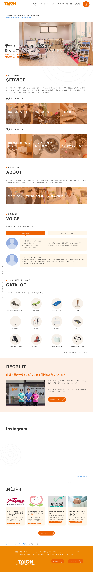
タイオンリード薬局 (40, 552)
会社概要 (16, 552)
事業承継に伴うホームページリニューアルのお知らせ (77, 513)
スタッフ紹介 (49, 4)
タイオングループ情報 (13, 523)
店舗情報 (53, 4)
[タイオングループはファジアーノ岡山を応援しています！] (15, 501)
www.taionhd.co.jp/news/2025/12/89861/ (18, 17)
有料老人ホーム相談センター (27, 554)
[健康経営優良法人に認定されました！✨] (57, 501)
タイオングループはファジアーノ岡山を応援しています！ (15, 513)
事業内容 (22, 552)
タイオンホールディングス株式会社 (16, 544)
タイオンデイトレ (52, 552)
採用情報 (71, 4)
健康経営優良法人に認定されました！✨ (56, 512)
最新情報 (58, 554)
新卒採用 (67, 4)
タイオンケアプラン (74, 552)
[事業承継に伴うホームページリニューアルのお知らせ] (77, 501)
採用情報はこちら (55, 399)
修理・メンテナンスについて (60, 4)
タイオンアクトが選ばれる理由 (37, 4)
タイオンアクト (63, 552)
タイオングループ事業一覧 (77, 4)
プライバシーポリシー (68, 554)
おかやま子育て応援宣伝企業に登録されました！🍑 (36, 513)
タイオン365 (29, 552)
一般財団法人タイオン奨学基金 (46, 554)
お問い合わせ (86, 4)
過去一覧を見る (45, 533)
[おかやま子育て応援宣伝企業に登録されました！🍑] (36, 501)
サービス (45, 4)
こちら (82, 352)
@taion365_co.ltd (81, 476)
